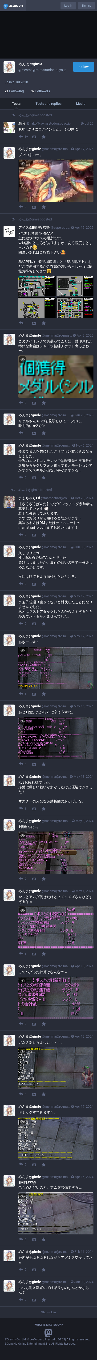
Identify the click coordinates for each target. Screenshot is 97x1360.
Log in (68, 5)
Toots (16, 104)
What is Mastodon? (48, 1324)
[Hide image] (22, 163)
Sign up (86, 5)
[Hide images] (22, 280)
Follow (84, 67)
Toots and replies (48, 104)
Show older (48, 1312)
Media (80, 104)
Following (14, 91)
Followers (40, 91)
